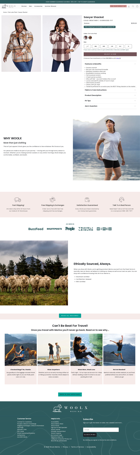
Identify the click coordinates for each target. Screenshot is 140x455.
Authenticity (21, 435)
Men (30, 6)
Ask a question (91, 106)
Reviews (86, 23)
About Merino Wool (57, 424)
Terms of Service (77, 447)
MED (104, 46)
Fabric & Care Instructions (96, 90)
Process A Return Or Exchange (26, 424)
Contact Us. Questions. (24, 422)
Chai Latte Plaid (12, 12)
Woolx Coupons (56, 433)
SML (96, 46)
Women (24, 6)
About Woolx (55, 426)
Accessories (38, 6)
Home (5, 12)
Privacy (65, 447)
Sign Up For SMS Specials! (59, 427)
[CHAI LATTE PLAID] (85, 37)
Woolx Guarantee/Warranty (26, 433)
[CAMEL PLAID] (90, 37)
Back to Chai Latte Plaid (70, 394)
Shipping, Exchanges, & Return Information (30, 426)
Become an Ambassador (59, 441)
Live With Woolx (22, 437)
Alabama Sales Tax (57, 437)
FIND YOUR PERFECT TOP (118, 6)
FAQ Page (20, 427)
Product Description (93, 95)
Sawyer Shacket (22, 12)
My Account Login (56, 435)
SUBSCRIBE (90, 435)
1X (128, 46)
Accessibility (55, 422)
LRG (112, 46)
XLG (120, 46)
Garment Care (21, 429)
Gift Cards (20, 431)
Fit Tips (88, 101)
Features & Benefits (93, 64)
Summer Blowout (50, 6)
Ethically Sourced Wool (58, 431)
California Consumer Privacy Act (61, 439)
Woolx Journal (55, 429)
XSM (87, 46)
